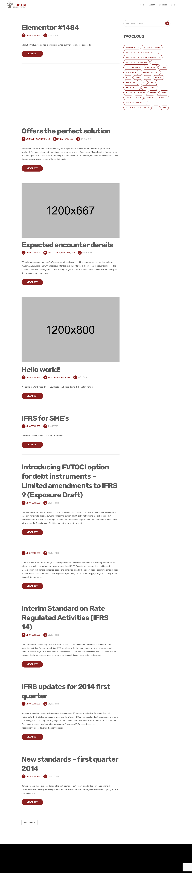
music (50, 253)
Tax (156, 108)
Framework (150, 67)
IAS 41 (147, 77)
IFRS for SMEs (150, 87)
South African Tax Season (137, 108)
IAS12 (128, 77)
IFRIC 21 (158, 77)
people (57, 253)
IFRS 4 (153, 82)
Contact (174, 5)
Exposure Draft (133, 67)
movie (66, 139)
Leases (153, 92)
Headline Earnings (150, 72)
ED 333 (155, 62)
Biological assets (152, 47)
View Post (32, 54)
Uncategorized (33, 35)
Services (163, 5)
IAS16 (137, 77)
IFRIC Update (131, 82)
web (71, 139)
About (152, 5)
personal (65, 253)
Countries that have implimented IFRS (143, 57)
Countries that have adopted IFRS (141, 52)
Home (143, 5)
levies (164, 92)
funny (60, 139)
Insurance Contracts (135, 92)
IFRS (144, 82)
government (131, 72)
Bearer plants (132, 47)
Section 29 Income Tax (136, 103)
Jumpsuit (30, 139)
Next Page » (29, 822)
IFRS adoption (132, 87)
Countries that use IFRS (136, 62)
